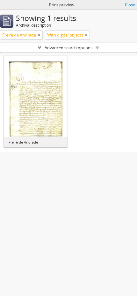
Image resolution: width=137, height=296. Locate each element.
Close (130, 5)
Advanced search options (68, 47)
